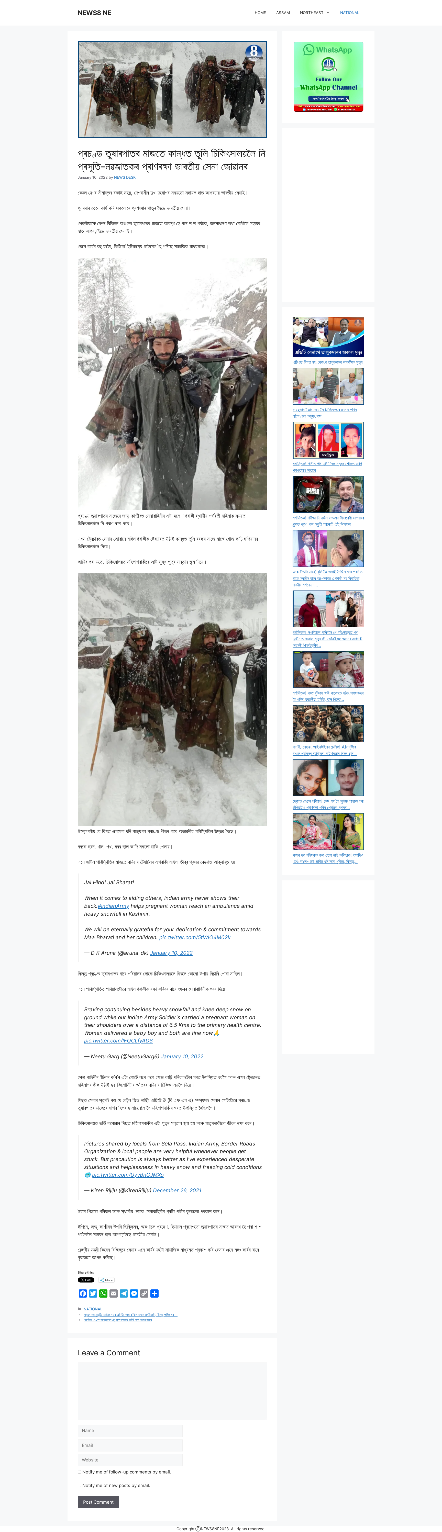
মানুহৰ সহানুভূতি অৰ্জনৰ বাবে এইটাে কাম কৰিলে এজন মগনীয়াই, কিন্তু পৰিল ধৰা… (131, 1314)
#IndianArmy (113, 906)
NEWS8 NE (94, 13)
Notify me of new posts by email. (116, 1485)
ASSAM (283, 12)
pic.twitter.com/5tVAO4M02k (194, 937)
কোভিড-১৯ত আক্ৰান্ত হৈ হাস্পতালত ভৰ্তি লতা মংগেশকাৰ (118, 1320)
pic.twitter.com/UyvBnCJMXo (128, 1175)
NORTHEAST (312, 12)
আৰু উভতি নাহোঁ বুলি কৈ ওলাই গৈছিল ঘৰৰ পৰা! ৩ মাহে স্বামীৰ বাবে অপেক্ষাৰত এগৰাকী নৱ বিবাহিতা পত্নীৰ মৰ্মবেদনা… (327, 578)
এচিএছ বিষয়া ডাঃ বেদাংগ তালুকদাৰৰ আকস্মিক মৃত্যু (327, 362)
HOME (260, 12)
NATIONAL (349, 12)
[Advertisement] (328, 214)
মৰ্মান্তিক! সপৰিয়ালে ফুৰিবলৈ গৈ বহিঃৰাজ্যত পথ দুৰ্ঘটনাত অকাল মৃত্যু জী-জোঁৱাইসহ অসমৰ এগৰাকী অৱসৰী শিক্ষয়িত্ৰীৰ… (327, 639)
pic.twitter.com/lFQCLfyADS (118, 1040)
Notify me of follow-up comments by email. (126, 1471)
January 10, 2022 (171, 953)
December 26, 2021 (177, 1190)
